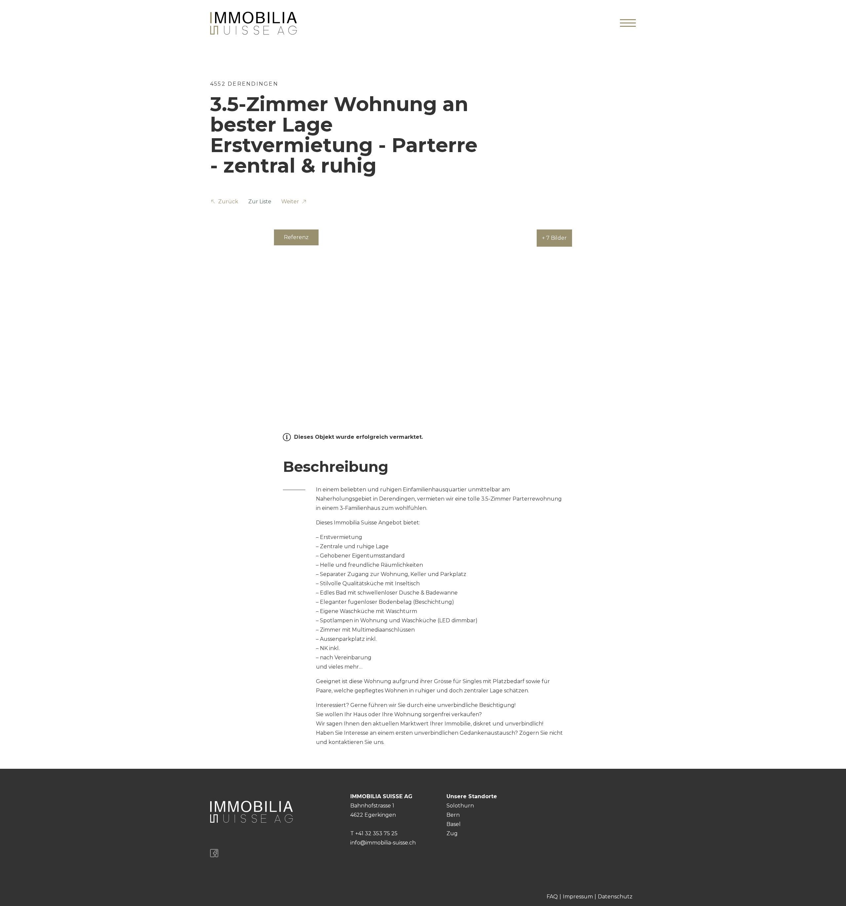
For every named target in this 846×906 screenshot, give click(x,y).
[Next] (625, 312)
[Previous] (220, 312)
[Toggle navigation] (628, 23)
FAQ (552, 896)
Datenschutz (615, 896)
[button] (224, 202)
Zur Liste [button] (259, 201)
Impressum (578, 896)
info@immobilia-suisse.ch (383, 843)
